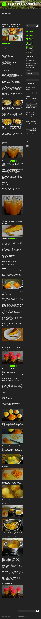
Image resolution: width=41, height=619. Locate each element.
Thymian (28, 125)
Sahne (34, 123)
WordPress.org (28, 141)
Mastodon (27, 145)
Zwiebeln (35, 130)
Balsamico (34, 85)
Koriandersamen (29, 105)
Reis (27, 119)
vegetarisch (28, 126)
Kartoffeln (28, 101)
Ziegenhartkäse (29, 128)
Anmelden (27, 136)
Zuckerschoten (29, 130)
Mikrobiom (35, 110)
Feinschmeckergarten (21, 4)
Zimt (34, 128)
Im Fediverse (25, 10)
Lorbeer (35, 107)
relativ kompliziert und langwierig (8, 369)
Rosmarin (28, 121)
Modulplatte (28, 112)
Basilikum (28, 87)
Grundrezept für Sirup (17, 171)
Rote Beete (33, 121)
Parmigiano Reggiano (30, 116)
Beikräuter (34, 87)
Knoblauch (34, 101)
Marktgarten (29, 110)
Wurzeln (34, 126)
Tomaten (33, 125)
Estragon (32, 94)
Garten (12, 10)
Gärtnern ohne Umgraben (31, 98)
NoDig (27, 114)
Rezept (31, 119)
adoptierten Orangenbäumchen (13, 163)
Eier (27, 94)
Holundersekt (28, 58)
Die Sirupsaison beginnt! (9, 144)
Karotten (33, 100)
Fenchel (28, 96)
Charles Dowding (29, 91)
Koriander (34, 103)
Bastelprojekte (18, 10)
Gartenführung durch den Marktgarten (32, 63)
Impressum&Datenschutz (6, 13)
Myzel (33, 112)
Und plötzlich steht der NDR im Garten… (32, 67)
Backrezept (28, 85)
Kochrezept (28, 103)
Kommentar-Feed (28, 139)
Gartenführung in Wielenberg (30, 65)
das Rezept (11, 249)
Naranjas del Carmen (6, 387)
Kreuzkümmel (29, 107)
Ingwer (27, 100)
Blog (3, 10)
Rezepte (7, 10)
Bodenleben (28, 89)
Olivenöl (32, 114)
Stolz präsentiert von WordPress (23, 616)
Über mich (30, 10)
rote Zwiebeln (28, 123)
